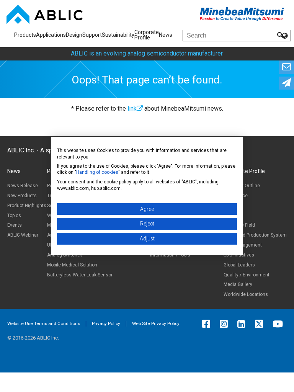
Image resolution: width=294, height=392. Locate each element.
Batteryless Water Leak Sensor (80, 275)
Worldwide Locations (246, 294)
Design (74, 35)
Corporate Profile (146, 35)
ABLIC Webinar (22, 235)
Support (92, 35)
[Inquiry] (286, 67)
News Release (22, 185)
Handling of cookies (97, 172)
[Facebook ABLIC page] (208, 323)
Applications (51, 35)
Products (25, 35)
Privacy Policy (106, 323)
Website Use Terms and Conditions (43, 323)
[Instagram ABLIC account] (226, 323)
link (132, 108)
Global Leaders (239, 265)
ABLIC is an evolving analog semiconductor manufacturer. (147, 53)
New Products (22, 195)
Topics (14, 215)
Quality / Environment (247, 275)
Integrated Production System (255, 235)
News (165, 35)
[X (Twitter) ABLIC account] (261, 323)
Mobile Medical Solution (72, 265)
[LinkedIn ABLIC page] (243, 323)
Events (14, 225)
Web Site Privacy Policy (156, 323)
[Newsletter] (286, 83)
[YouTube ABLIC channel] (280, 323)
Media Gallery (238, 284)
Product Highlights (26, 205)
